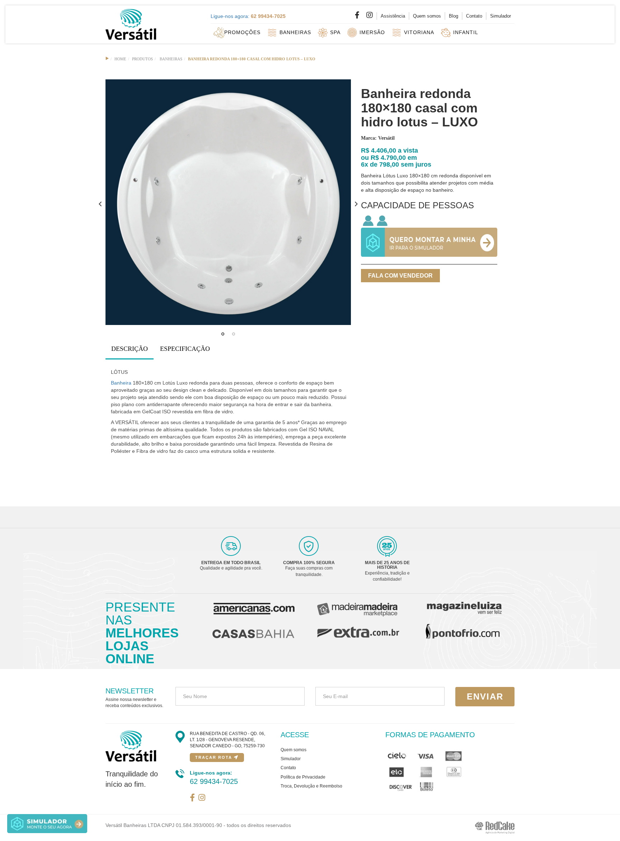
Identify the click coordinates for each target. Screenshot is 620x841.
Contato (474, 16)
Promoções (242, 32)
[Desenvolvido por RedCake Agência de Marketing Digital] (495, 827)
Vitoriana (418, 32)
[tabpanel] (228, 202)
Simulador (500, 16)
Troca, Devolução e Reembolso (311, 786)
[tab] (129, 349)
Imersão (371, 32)
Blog (453, 16)
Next (356, 204)
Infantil (464, 32)
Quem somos (427, 16)
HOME (120, 59)
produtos (142, 59)
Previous (100, 204)
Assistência (393, 16)
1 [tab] (222, 335)
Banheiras (294, 32)
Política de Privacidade (303, 777)
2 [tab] (233, 335)
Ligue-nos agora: (248, 16)
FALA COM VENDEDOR (400, 276)
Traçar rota (214, 757)
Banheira (121, 383)
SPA (334, 32)
